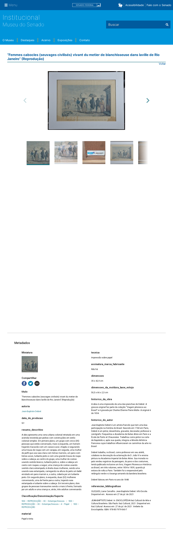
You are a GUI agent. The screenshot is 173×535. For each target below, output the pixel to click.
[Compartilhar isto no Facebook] (24, 383)
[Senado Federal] (86, 5)
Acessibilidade (134, 5)
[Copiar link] (37, 383)
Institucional (21, 17)
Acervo (46, 40)
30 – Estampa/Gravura (53, 501)
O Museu (8, 40)
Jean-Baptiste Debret (31, 411)
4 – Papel (65, 504)
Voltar (162, 63)
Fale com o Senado (159, 5)
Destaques (27, 40)
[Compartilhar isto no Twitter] (30, 383)
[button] (121, 5)
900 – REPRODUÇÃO (31, 501)
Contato (84, 40)
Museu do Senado (23, 24)
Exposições (65, 40)
